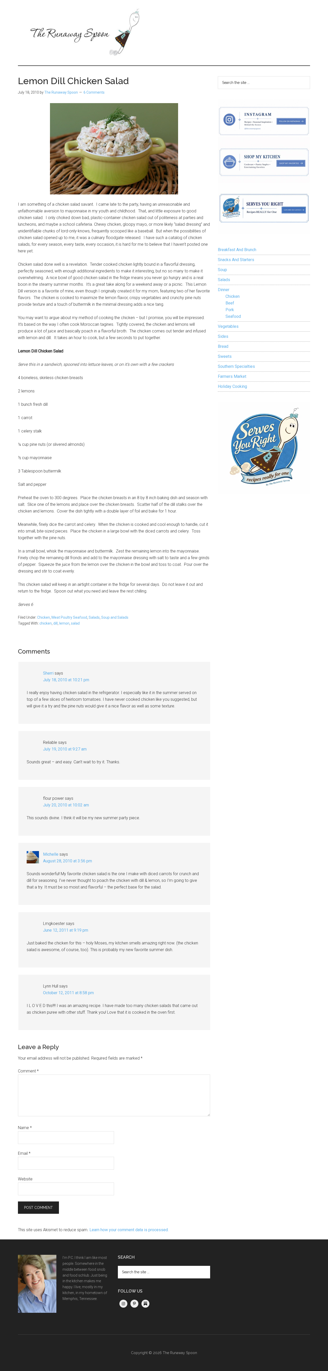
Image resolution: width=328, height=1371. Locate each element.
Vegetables (228, 326)
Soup (222, 269)
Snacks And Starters (236, 259)
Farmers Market (232, 376)
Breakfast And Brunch (237, 249)
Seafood (233, 316)
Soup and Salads (114, 617)
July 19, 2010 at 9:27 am (65, 749)
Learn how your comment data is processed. (129, 1229)
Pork (229, 309)
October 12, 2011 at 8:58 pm (68, 992)
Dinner (223, 289)
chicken (45, 623)
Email (24, 1153)
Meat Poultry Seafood (69, 617)
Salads (94, 617)
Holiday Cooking (232, 386)
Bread (223, 346)
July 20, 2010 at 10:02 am (66, 805)
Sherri (48, 673)
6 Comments (94, 92)
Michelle (50, 854)
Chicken (43, 617)
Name (25, 1127)
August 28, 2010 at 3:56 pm (67, 861)
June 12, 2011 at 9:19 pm (65, 930)
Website (25, 1179)
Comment (28, 1071)
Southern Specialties (236, 366)
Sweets (225, 356)
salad (75, 623)
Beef (229, 303)
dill (55, 623)
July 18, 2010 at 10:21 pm (66, 679)
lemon (64, 623)
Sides (223, 336)
